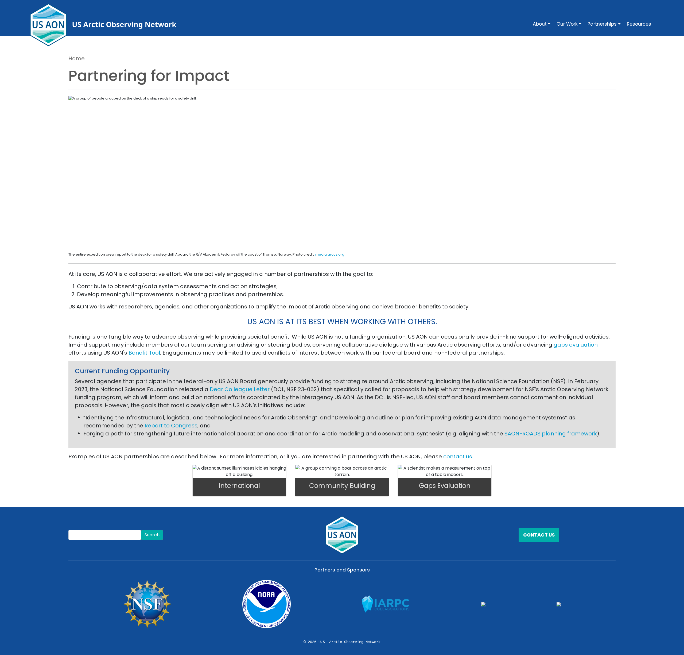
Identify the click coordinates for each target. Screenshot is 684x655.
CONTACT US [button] (539, 535)
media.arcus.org (329, 254)
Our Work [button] (567, 24)
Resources (639, 24)
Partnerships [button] (602, 24)
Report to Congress (171, 425)
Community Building (342, 485)
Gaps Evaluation (445, 485)
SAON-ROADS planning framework (550, 433)
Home (76, 58)
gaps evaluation (576, 344)
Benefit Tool (144, 352)
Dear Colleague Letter (240, 389)
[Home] (105, 24)
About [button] (540, 24)
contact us (457, 456)
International (239, 485)
